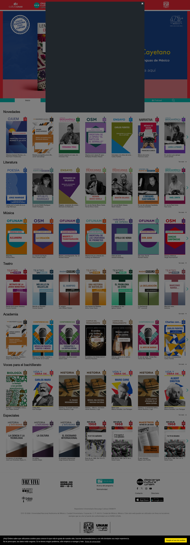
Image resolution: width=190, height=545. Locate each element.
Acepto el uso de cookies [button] (175, 540)
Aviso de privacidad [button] (92, 541)
